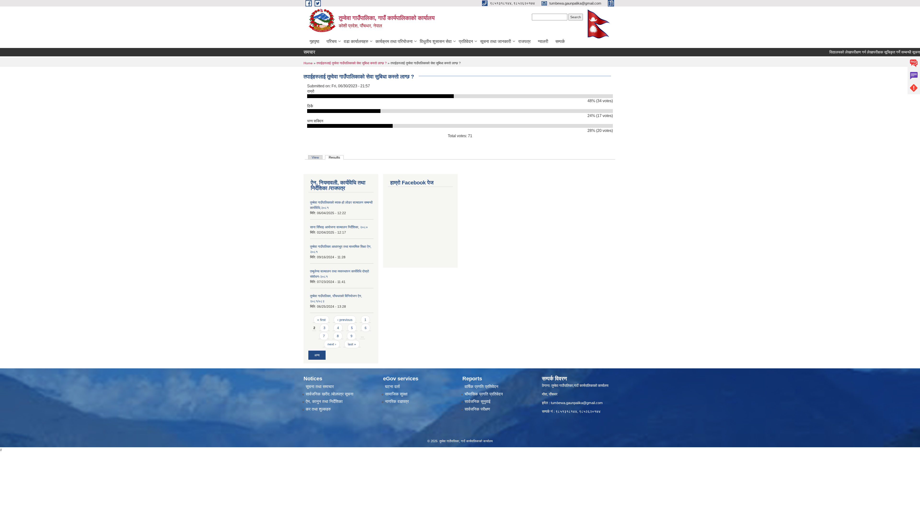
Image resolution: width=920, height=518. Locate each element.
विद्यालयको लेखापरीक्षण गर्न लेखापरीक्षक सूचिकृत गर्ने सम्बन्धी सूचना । (863, 52)
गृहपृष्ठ (314, 41)
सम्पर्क (560, 41)
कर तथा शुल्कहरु (318, 409)
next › (332, 344)
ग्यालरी (543, 41)
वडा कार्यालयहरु (356, 41)
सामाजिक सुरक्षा (396, 394)
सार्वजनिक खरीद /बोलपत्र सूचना (329, 394)
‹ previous (344, 320)
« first (321, 320)
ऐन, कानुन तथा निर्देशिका (324, 401)
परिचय (332, 41)
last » (352, 344)
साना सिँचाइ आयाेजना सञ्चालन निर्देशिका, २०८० (339, 227)
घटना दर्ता (392, 386)
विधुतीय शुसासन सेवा (436, 41)
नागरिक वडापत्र (397, 401)
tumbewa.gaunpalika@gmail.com (577, 403)
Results (336, 157)
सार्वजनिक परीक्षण (477, 409)
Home (308, 63)
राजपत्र (524, 41)
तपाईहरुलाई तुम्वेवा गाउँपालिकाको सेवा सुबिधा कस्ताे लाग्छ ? (351, 63)
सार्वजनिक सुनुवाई (477, 401)
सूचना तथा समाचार (320, 386)
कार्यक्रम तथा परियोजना (394, 41)
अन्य (317, 355)
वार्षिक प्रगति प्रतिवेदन (481, 386)
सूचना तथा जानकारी (495, 41)
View (315, 157)
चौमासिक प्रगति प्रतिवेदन (484, 394)
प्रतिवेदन (466, 41)
